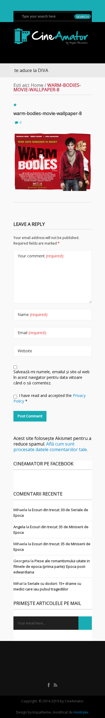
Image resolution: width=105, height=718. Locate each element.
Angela (19, 526)
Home (37, 85)
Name (33, 314)
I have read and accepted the (49, 398)
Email (32, 332)
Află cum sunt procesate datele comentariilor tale (50, 447)
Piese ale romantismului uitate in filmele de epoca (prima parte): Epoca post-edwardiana (51, 566)
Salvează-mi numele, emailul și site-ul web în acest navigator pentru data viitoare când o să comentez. (51, 377)
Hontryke (81, 712)
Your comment (41, 256)
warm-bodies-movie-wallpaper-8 (47, 113)
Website (25, 350)
